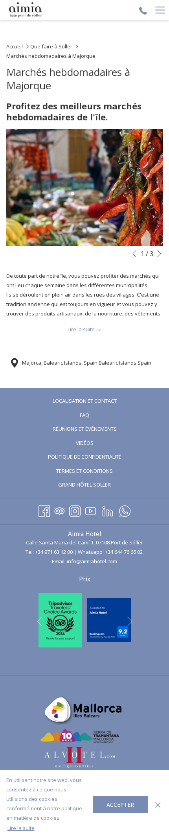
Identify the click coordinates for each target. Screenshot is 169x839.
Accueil (14, 46)
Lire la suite (21, 828)
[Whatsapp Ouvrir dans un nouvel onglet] (124, 510)
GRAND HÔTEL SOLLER (94, 485)
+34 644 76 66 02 (124, 551)
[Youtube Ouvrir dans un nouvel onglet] (90, 510)
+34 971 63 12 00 (54, 551)
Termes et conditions (84, 470)
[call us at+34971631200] (143, 9)
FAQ (84, 415)
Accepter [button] (120, 804)
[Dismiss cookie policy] (158, 804)
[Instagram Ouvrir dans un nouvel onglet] (75, 510)
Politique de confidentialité (84, 456)
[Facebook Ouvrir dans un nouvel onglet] (44, 510)
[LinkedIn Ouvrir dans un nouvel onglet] (107, 510)
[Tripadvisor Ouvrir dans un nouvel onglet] (59, 510)
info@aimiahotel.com (92, 561)
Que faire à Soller (51, 46)
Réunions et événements (85, 428)
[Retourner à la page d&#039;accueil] (25, 10)
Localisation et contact (85, 400)
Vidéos (94, 444)
